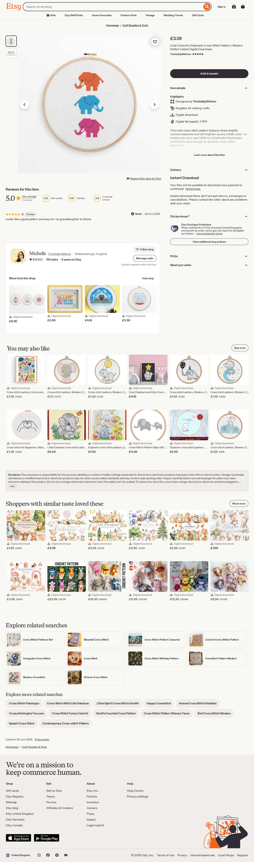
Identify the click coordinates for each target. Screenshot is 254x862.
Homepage (112, 25)
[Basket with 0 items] (242, 6)
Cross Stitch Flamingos (25, 704)
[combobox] (112, 6)
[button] (145, 258)
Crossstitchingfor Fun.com (28, 714)
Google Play (46, 838)
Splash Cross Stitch (23, 724)
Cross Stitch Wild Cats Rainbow (69, 704)
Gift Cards (198, 15)
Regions (242, 855)
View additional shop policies (209, 241)
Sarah (138, 213)
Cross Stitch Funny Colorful (71, 714)
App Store (18, 838)
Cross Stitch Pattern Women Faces (168, 714)
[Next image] (154, 104)
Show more (239, 503)
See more (240, 347)
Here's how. (193, 189)
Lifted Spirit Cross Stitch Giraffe (119, 704)
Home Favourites (102, 15)
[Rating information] (30, 259)
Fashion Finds (129, 15)
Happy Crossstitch (160, 704)
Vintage (150, 15)
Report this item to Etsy (145, 178)
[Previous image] (24, 104)
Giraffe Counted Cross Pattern (117, 714)
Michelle (37, 253)
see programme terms (210, 233)
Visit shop (148, 278)
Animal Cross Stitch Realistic (199, 704)
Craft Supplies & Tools (135, 25)
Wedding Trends (173, 15)
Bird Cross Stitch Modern (215, 714)
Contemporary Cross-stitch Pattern (67, 724)
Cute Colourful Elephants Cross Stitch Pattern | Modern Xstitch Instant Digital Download (206, 47)
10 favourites (42, 739)
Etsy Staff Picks (74, 15)
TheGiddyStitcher (180, 54)
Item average (29, 196)
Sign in (222, 6)
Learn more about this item (209, 154)
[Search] (207, 6)
